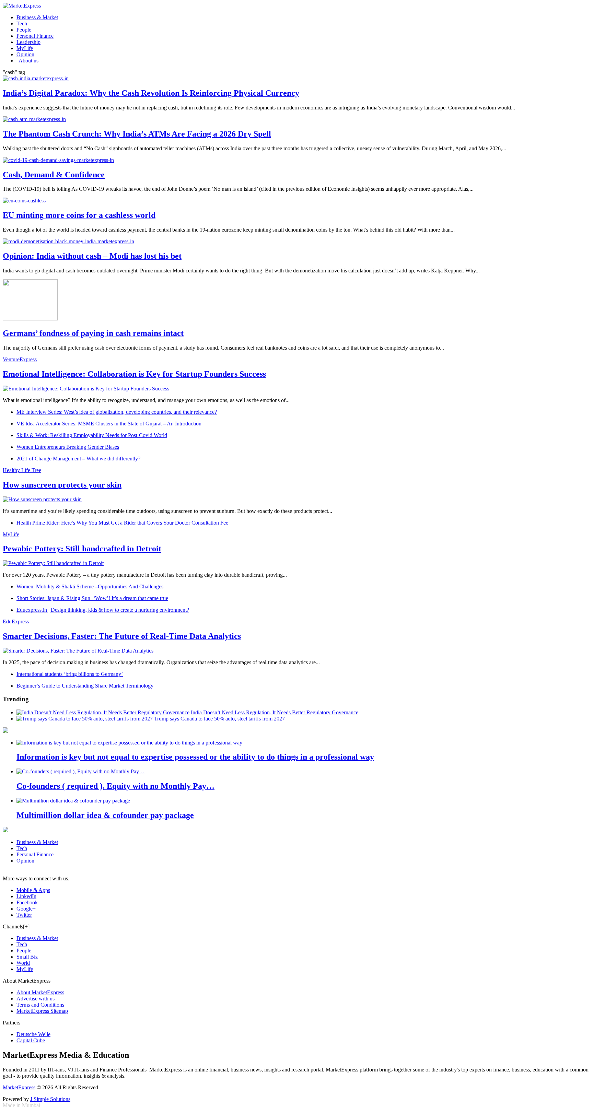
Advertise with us (35, 998)
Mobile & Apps (33, 890)
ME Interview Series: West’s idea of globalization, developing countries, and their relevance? (116, 412)
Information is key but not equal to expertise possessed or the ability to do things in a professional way (195, 756)
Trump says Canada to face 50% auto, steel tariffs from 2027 (219, 719)
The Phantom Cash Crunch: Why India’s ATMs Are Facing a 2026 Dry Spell (137, 133)
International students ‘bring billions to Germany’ (69, 674)
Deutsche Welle (33, 1034)
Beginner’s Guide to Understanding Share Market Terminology (84, 686)
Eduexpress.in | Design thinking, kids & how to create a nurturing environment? (102, 610)
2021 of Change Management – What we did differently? (78, 458)
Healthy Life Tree (22, 470)
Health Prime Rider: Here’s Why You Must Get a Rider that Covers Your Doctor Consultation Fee (122, 523)
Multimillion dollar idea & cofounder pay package (105, 815)
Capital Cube (30, 1040)
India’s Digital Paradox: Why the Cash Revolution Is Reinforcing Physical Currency (151, 93)
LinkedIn (26, 896)
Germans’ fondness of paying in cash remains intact (93, 333)
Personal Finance (35, 36)
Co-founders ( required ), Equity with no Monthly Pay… (115, 786)
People (23, 30)
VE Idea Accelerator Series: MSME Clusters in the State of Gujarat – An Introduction (108, 423)
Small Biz (27, 957)
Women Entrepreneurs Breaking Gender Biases (67, 447)
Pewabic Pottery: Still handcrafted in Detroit (82, 548)
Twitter (24, 915)
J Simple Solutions (50, 1099)
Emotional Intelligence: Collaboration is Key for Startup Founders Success (134, 374)
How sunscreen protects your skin (62, 484)
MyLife (24, 48)
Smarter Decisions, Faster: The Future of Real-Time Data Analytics (122, 636)
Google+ (26, 909)
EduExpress (16, 621)
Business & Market (37, 17)
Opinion (25, 54)
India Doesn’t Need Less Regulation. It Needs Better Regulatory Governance (274, 712)
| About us (27, 60)
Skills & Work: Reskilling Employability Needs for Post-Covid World (91, 435)
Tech (21, 23)
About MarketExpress (40, 992)
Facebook (27, 902)
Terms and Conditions (40, 1005)
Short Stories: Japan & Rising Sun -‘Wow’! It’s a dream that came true (92, 598)
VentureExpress (20, 359)
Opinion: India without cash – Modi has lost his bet (92, 255)
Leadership (28, 42)
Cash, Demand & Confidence (54, 174)
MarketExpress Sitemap (42, 1011)
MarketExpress (19, 1087)
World (23, 963)
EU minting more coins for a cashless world (79, 215)
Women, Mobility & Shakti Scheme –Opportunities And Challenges (89, 586)
